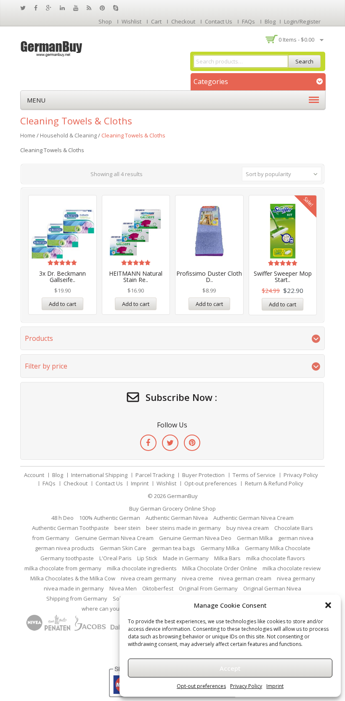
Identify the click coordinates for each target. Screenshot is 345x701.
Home (27, 135)
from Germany (50, 538)
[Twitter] (170, 443)
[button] (328, 605)
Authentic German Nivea (177, 518)
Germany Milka (220, 548)
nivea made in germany (74, 588)
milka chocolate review (292, 568)
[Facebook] (148, 443)
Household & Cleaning (68, 135)
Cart (156, 21)
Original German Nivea (272, 588)
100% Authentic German (109, 518)
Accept (230, 668)
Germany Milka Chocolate (277, 548)
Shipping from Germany (76, 598)
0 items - (296, 39)
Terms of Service (254, 475)
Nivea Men (123, 588)
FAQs (248, 21)
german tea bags (173, 548)
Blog (270, 21)
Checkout (183, 21)
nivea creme (197, 578)
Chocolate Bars (293, 528)
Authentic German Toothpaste (70, 528)
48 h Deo (62, 518)
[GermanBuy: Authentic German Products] (51, 48)
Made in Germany (186, 558)
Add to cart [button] (62, 304)
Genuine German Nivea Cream (114, 538)
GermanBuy (182, 496)
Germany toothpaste (67, 558)
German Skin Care (123, 548)
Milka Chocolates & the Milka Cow (72, 578)
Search (304, 61)
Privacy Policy (246, 686)
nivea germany (296, 578)
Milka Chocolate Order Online (219, 568)
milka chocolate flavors (275, 558)
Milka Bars (227, 558)
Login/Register (302, 21)
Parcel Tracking (154, 475)
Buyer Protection (203, 475)
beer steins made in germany (183, 528)
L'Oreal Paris (115, 558)
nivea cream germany (148, 578)
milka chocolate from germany (62, 568)
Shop (105, 21)
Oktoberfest (157, 588)
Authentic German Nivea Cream (253, 518)
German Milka (255, 538)
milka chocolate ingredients (142, 568)
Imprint (275, 686)
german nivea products (64, 548)
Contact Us (218, 21)
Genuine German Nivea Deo (195, 538)
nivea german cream (245, 578)
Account (34, 475)
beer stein (127, 528)
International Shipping (99, 475)
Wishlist (131, 21)
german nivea (295, 538)
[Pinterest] (192, 443)
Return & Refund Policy (274, 483)
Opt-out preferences (201, 686)
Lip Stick (147, 558)
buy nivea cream (247, 528)
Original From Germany (208, 588)
